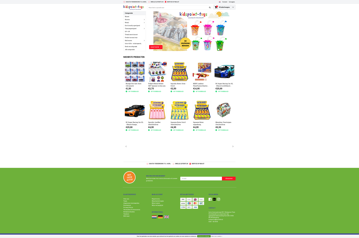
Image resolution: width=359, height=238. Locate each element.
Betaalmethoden (129, 212)
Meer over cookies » (216, 236)
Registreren (156, 199)
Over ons (126, 199)
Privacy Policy (128, 207)
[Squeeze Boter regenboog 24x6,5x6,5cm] (202, 110)
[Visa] (195, 207)
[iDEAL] (195, 199)
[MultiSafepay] (183, 207)
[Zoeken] (209, 7)
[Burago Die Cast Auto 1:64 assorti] (135, 72)
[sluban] (209, 146)
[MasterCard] (195, 203)
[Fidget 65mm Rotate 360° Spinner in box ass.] (157, 72)
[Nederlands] (219, 2)
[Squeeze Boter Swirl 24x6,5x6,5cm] (179, 110)
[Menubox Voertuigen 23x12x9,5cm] (224, 110)
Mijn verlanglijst (157, 205)
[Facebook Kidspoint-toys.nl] (210, 200)
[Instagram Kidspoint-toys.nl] (218, 200)
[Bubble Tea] (135, 146)
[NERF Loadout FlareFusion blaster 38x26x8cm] (202, 72)
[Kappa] (164, 146)
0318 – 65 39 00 (213, 221)
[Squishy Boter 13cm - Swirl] (179, 72)
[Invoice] (183, 203)
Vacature (126, 214)
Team (125, 201)
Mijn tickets (156, 203)
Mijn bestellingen (158, 201)
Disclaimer (127, 205)
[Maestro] (189, 203)
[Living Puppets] (194, 146)
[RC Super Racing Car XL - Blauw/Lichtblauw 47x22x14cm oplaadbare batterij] (224, 72)
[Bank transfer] (183, 199)
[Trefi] (223, 146)
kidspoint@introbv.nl (216, 219)
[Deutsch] (160, 218)
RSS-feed (126, 216)
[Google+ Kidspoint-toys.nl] (214, 200)
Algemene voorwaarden (131, 203)
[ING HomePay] (201, 199)
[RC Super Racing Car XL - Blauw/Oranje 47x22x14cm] (135, 110)
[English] (166, 218)
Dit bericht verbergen (204, 236)
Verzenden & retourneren (131, 209)
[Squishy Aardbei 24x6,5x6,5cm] (157, 110)
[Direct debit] (189, 199)
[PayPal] (189, 207)
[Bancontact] (201, 203)
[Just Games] (149, 146)
